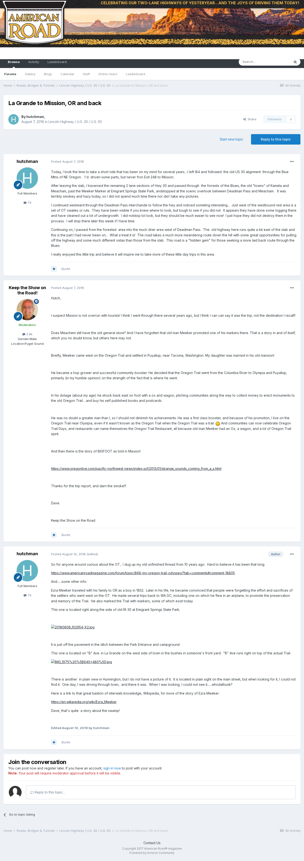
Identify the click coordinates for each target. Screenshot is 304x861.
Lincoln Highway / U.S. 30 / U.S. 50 (75, 122)
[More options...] (292, 162)
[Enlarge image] (73, 627)
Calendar (67, 74)
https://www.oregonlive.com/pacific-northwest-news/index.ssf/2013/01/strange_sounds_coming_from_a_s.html (136, 469)
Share (251, 119)
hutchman (35, 117)
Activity (33, 62)
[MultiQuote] (54, 269)
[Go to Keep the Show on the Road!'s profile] (27, 309)
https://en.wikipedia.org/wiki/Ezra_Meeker (84, 702)
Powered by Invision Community (152, 853)
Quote (65, 269)
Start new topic (231, 139)
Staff (86, 74)
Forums (10, 74)
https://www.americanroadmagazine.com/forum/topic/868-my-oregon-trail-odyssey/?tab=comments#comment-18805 (143, 573)
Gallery (30, 74)
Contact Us (152, 843)
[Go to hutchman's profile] (13, 119)
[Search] (295, 62)
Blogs (48, 74)
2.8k (29, 334)
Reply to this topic (276, 139)
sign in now (112, 768)
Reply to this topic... (49, 792)
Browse (14, 62)
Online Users (107, 74)
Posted (67, 161)
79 (29, 202)
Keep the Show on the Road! (27, 290)
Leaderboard (135, 74)
